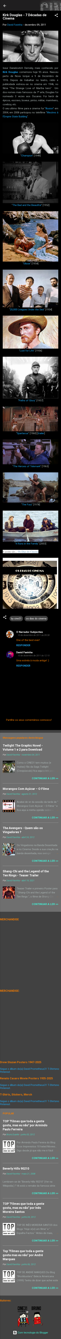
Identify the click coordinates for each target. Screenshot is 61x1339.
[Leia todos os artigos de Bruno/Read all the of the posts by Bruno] (38, 1326)
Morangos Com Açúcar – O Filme (26, 789)
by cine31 (16, 618)
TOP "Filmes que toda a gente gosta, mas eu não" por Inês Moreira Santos (23, 1208)
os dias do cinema (36, 618)
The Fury (27, 504)
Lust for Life (27, 350)
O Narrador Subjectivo (29, 632)
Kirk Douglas (10, 72)
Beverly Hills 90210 (16, 1168)
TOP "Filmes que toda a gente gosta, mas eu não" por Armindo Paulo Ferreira (25, 1125)
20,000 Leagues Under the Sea (27, 309)
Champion (26, 155)
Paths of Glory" (27, 400)
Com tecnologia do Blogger (32, 1332)
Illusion (49, 108)
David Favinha (24, 652)
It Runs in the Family (27, 543)
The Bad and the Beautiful (27, 205)
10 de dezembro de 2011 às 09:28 (33, 635)
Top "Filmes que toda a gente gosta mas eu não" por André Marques (23, 1255)
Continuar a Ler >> (45, 778)
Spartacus (22, 433)
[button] (56, 16)
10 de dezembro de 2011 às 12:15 (33, 655)
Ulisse (27, 263)
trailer (41, 433)
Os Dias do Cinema (28, 551)
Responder (23, 645)
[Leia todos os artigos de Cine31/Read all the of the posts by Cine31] (23, 1326)
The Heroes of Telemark (26, 466)
